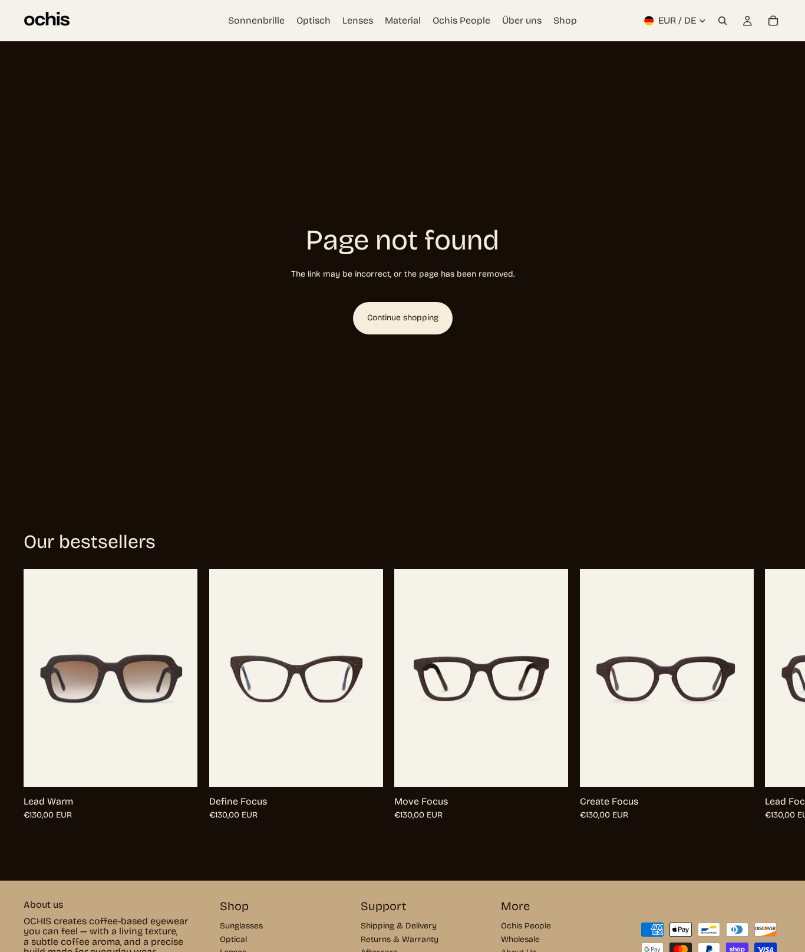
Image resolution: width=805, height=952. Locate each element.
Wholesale (520, 939)
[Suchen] (722, 21)
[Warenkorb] (773, 21)
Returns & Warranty (399, 939)
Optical (233, 939)
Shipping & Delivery (399, 926)
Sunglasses (241, 926)
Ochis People (526, 926)
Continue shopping (402, 318)
